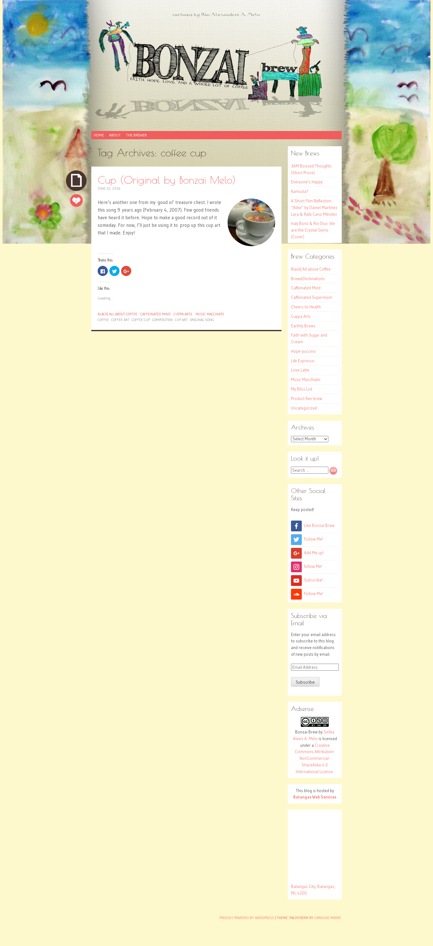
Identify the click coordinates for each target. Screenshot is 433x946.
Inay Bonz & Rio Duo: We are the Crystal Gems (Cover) (313, 230)
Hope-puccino (303, 351)
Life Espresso (302, 360)
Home (99, 135)
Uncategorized (304, 408)
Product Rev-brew (306, 398)
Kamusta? (299, 191)
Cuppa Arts (183, 314)
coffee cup (141, 320)
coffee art (120, 320)
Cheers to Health (306, 306)
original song (202, 320)
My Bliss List (301, 388)
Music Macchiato (210, 314)
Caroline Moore (327, 918)
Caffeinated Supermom (311, 297)
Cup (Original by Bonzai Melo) (167, 180)
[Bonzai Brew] (216, 69)
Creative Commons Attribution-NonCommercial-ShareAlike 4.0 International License (315, 758)
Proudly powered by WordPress (246, 918)
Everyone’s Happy (307, 181)
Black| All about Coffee (117, 314)
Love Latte (300, 369)
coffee (103, 320)
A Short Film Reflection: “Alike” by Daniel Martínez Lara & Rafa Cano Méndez (314, 207)
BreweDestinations (308, 278)
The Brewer (136, 135)
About (115, 135)
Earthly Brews (303, 325)
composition (162, 320)
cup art (181, 320)
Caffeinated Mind (155, 314)
